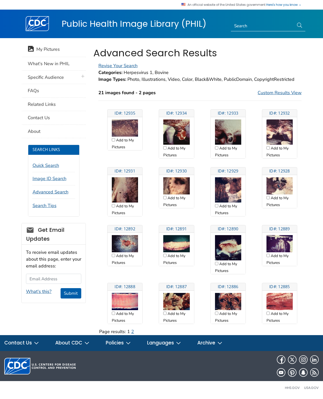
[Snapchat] (303, 372)
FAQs (33, 91)
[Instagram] (303, 359)
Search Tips (45, 206)
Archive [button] (207, 342)
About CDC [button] (69, 342)
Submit (71, 293)
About (34, 131)
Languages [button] (161, 342)
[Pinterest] (292, 372)
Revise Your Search (118, 66)
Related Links (42, 104)
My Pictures (47, 49)
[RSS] (314, 372)
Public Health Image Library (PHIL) (134, 23)
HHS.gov (292, 387)
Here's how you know (282, 5)
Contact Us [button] (18, 342)
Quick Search (46, 165)
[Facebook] (281, 359)
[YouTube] (281, 372)
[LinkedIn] (314, 359)
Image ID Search (49, 179)
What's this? (38, 291)
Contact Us (39, 118)
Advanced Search (50, 192)
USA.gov (311, 387)
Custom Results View (280, 93)
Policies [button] (115, 342)
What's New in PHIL (49, 64)
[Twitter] (292, 359)
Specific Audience (46, 77)
